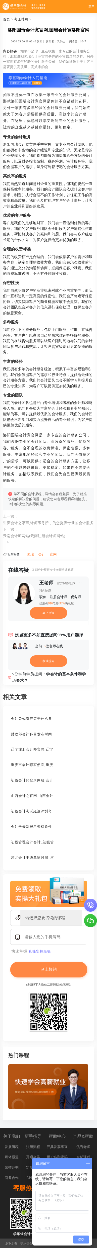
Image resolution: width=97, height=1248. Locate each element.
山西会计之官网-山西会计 (32, 796)
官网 (53, 554)
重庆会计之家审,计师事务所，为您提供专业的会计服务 (48, 523)
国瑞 (30, 554)
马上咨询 (48, 613)
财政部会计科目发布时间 (31, 734)
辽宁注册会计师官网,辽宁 (32, 749)
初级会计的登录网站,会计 (32, 780)
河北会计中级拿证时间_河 (32, 858)
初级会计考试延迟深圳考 (31, 811)
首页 (6, 19)
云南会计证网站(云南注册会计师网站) (34, 536)
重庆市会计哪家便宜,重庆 (32, 765)
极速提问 (48, 661)
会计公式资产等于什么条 (31, 719)
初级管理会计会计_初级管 (32, 842)
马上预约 (49, 969)
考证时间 (21, 19)
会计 (41, 554)
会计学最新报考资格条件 (31, 827)
